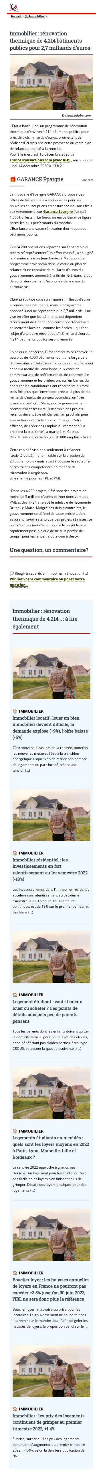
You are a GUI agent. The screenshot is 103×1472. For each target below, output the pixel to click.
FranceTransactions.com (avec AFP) (40, 160)
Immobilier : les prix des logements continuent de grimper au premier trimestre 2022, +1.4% (49, 1422)
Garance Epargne (58, 211)
